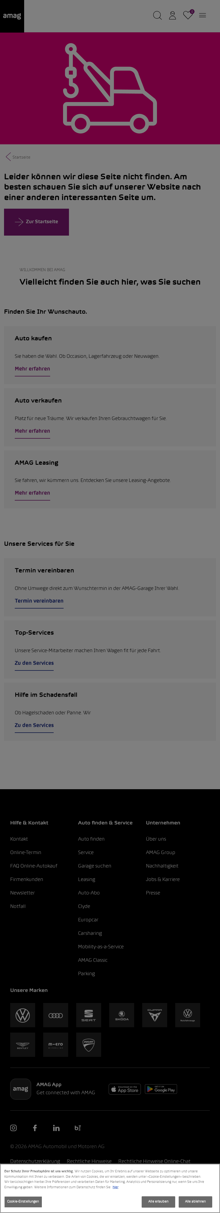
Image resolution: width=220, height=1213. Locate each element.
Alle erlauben (158, 1201)
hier (115, 1187)
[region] (110, 1188)
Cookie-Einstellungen (23, 1201)
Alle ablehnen (195, 1201)
